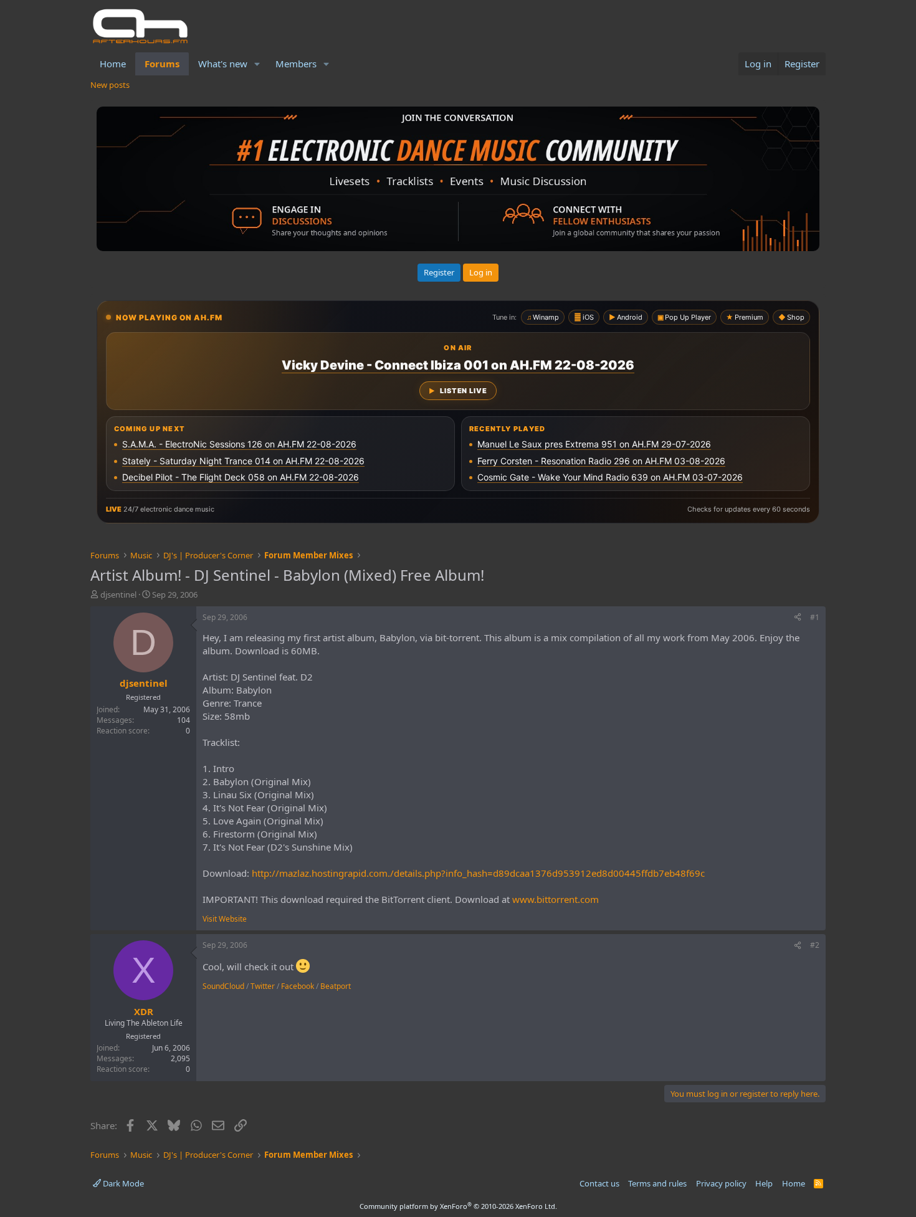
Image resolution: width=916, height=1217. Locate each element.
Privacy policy (721, 1183)
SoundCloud (223, 986)
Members (296, 63)
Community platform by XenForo (458, 1206)
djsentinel (118, 594)
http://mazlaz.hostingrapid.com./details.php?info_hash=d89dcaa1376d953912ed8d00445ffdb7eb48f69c (478, 873)
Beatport (335, 986)
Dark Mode (122, 1183)
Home (113, 63)
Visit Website (225, 919)
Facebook (297, 986)
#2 (814, 945)
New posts (110, 84)
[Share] (798, 618)
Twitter (262, 986)
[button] (257, 63)
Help (764, 1183)
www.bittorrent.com (555, 899)
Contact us (599, 1183)
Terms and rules (657, 1183)
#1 (814, 617)
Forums (162, 63)
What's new (222, 63)
